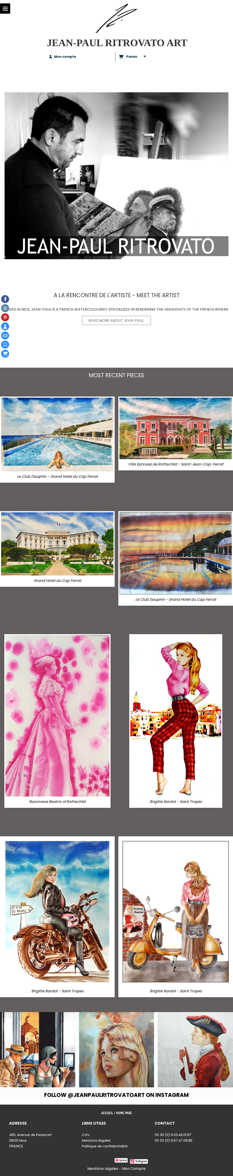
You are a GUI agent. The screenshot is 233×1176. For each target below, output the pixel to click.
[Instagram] (5, 308)
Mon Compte (134, 1168)
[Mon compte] (5, 326)
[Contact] (5, 335)
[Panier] (5, 354)
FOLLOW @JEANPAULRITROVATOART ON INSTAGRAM (116, 1095)
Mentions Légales (102, 1168)
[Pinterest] (5, 317)
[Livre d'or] (5, 345)
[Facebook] (5, 299)
